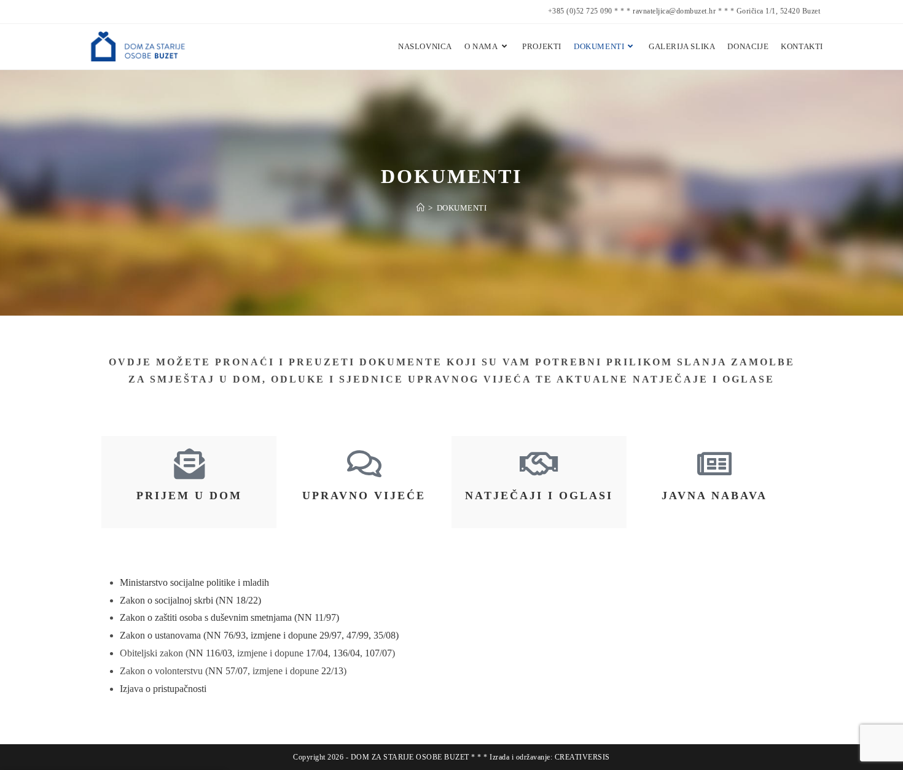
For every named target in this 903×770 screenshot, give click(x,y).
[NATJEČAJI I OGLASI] (539, 463)
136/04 (346, 653)
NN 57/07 (228, 671)
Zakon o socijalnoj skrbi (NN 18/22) (190, 600)
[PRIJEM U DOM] (189, 463)
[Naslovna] (420, 207)
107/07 (378, 653)
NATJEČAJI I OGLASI (539, 495)
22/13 (332, 671)
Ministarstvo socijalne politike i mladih (194, 582)
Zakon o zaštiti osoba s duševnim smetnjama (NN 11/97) (229, 617)
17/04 (317, 653)
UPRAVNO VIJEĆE (364, 495)
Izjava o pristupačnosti (163, 688)
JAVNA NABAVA (714, 495)
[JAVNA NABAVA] (714, 463)
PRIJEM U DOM (189, 495)
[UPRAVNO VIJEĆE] (364, 463)
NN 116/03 (210, 653)
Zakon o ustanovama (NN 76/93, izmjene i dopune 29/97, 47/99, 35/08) (259, 635)
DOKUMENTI (462, 207)
